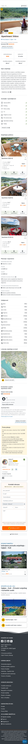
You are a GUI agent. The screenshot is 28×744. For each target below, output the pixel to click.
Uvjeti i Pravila (4, 655)
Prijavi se (4, 719)
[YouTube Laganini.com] (8, 641)
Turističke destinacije (6, 685)
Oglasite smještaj (6, 716)
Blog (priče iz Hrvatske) (6, 690)
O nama (3, 708)
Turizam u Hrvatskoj (6, 676)
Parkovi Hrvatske (5, 669)
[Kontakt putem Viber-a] (16, 469)
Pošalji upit (15, 528)
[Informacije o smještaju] (25, 572)
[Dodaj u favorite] (25, 553)
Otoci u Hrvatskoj (5, 697)
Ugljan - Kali (3, 5)
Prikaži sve (5, 127)
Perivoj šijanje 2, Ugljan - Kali (9, 39)
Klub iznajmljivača (6, 724)
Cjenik (5, 173)
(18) (26, 31)
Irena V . (6, 30)
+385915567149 (6, 469)
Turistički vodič (4, 688)
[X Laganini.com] (11, 641)
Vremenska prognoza (6, 664)
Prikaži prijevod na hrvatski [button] (7, 416)
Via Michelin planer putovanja (8, 673)
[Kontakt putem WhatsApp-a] (12, 469)
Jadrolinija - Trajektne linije (7, 671)
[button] (14, 364)
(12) (25, 154)
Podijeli (24, 5)
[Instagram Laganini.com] (5, 641)
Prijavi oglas (14, 534)
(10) (25, 233)
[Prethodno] (4, 559)
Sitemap (11, 655)
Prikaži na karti (9, 380)
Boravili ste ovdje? (7, 47)
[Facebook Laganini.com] (2, 641)
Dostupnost (14, 173)
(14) (25, 194)
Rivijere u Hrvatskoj (5, 695)
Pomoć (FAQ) (4, 711)
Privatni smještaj (5, 692)
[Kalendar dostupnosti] (25, 574)
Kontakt (3, 706)
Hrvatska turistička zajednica (8, 666)
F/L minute (22, 173)
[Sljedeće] (24, 559)
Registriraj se (5, 721)
